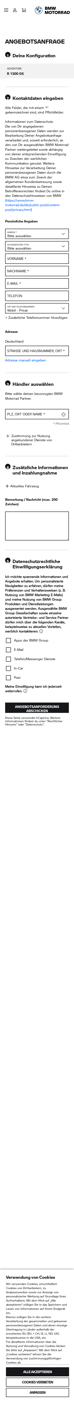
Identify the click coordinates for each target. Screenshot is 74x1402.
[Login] (14, 9)
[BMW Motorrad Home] (52, 10)
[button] (6, 10)
